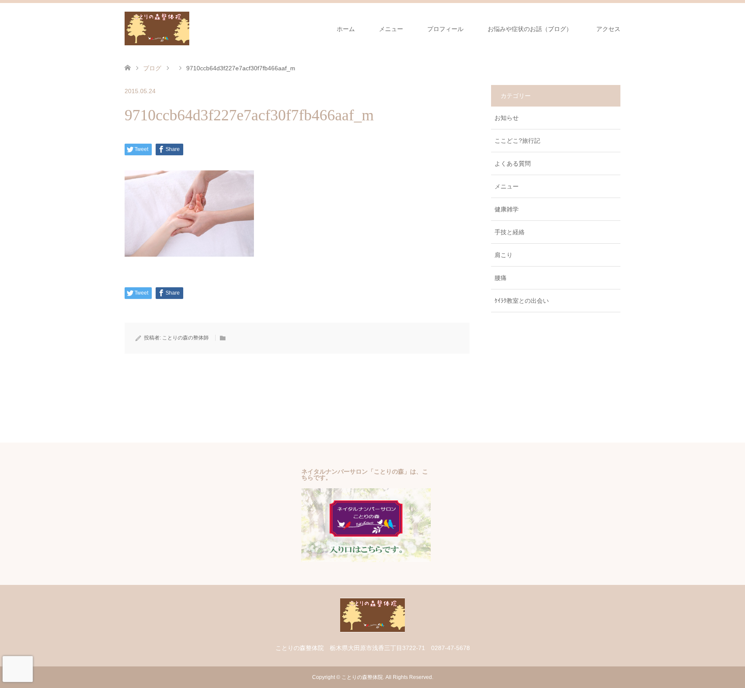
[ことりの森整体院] (189, 28)
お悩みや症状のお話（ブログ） (530, 28)
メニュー (391, 28)
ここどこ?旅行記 (517, 140)
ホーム (346, 28)
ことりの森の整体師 (185, 338)
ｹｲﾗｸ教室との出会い (522, 300)
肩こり (504, 254)
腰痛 (501, 277)
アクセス (608, 28)
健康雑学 (507, 209)
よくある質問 (513, 163)
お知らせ (507, 117)
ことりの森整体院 (362, 677)
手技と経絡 (510, 232)
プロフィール (445, 28)
